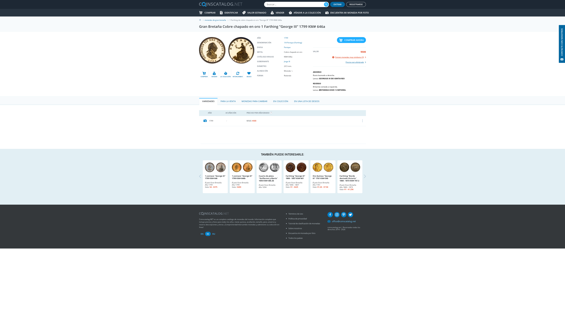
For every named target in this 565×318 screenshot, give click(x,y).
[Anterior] (202, 177)
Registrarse (356, 4)
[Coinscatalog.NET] (220, 4)
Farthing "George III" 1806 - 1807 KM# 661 (295, 177)
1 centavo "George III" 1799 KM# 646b (242, 177)
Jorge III (287, 61)
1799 (286, 38)
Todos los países (295, 238)
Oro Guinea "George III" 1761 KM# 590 (322, 177)
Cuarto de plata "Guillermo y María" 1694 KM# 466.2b (268, 178)
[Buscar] (326, 4)
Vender (280, 12)
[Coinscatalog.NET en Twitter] (350, 214)
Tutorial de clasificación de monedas (304, 223)
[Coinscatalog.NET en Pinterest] (343, 214)
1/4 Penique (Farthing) (293, 42)
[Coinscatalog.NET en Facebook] (330, 214)
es (208, 233)
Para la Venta (228, 101)
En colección (280, 101)
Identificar (231, 12)
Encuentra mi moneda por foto (349, 12)
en (202, 233)
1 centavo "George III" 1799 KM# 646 (215, 177)
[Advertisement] (283, 134)
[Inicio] (202, 20)
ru (213, 233)
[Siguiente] (362, 177)
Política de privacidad (297, 218)
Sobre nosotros (295, 228)
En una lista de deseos (306, 101)
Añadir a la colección (307, 12)
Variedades (208, 101)
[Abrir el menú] (362, 121)
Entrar (338, 4)
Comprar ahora (354, 40)
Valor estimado (256, 12)
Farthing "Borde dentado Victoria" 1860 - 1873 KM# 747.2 (349, 178)
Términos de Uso (295, 213)
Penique (287, 47)
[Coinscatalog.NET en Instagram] (337, 214)
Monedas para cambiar (254, 101)
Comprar (210, 12)
